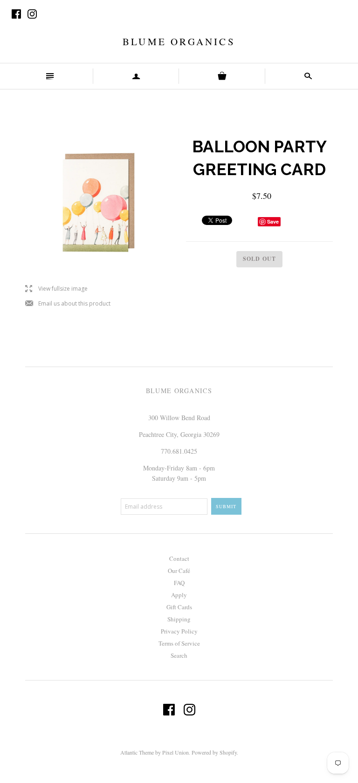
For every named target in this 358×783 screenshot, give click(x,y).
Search (179, 655)
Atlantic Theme (137, 752)
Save (273, 221)
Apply (179, 595)
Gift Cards (179, 607)
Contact (179, 558)
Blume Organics (179, 41)
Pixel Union (175, 752)
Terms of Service (179, 643)
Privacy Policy (179, 631)
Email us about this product (67, 304)
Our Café (179, 570)
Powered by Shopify (214, 752)
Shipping (179, 619)
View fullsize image (56, 289)
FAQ (179, 583)
